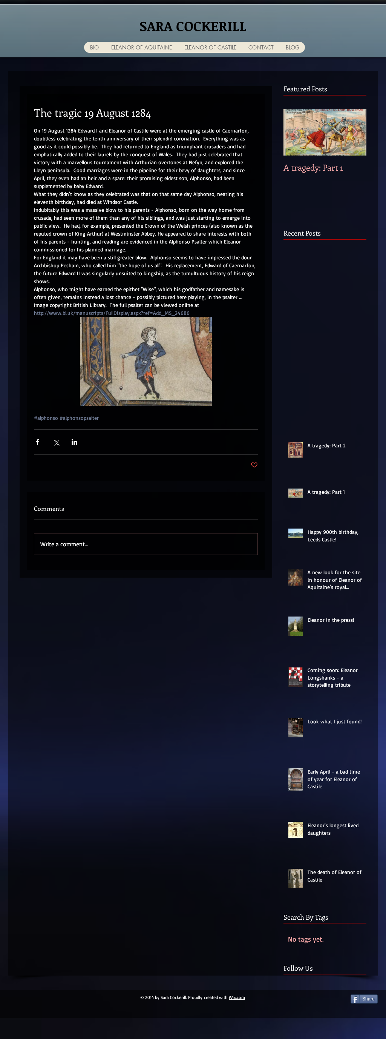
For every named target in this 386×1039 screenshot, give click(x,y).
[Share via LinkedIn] (74, 442)
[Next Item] (354, 132)
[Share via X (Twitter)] (56, 442)
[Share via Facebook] (37, 442)
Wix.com (237, 997)
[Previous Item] (295, 132)
